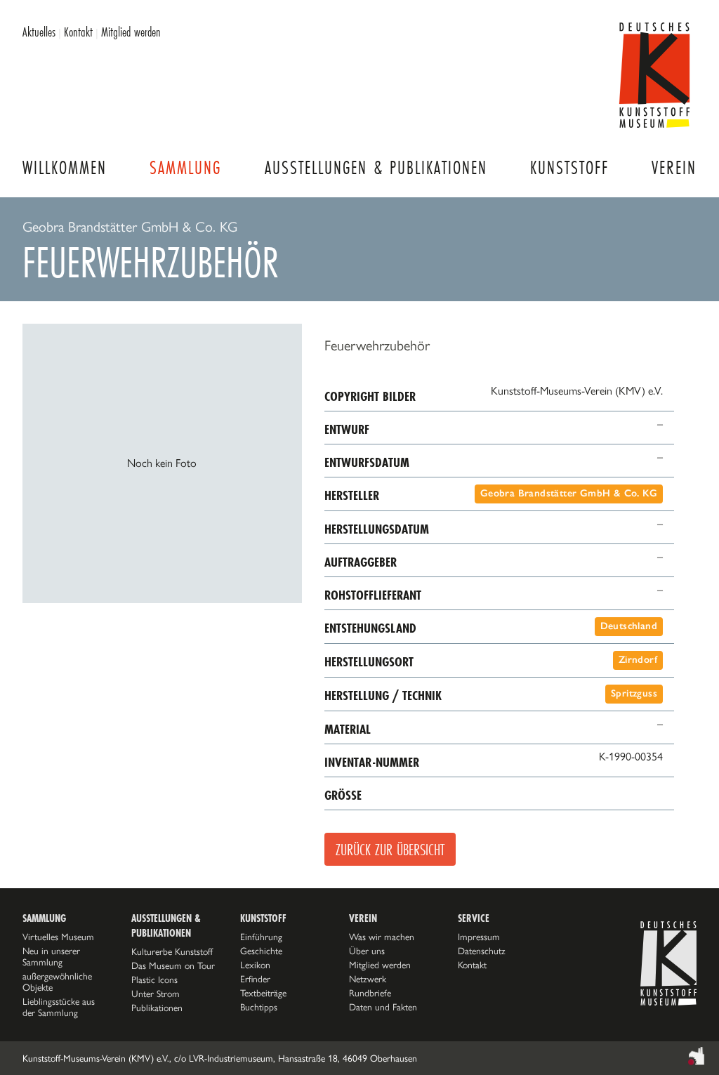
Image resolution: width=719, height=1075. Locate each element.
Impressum (479, 936)
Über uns (367, 950)
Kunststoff (569, 167)
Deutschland (628, 626)
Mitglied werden (131, 31)
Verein (674, 167)
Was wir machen (381, 936)
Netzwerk (367, 978)
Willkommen (64, 167)
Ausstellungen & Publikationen (376, 167)
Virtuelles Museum (58, 936)
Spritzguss (634, 693)
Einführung (261, 936)
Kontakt (78, 31)
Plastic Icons (154, 979)
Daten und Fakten (383, 1007)
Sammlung (185, 167)
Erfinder (255, 978)
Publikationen (157, 1007)
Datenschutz (482, 950)
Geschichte (261, 950)
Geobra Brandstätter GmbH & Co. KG (568, 493)
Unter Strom (155, 993)
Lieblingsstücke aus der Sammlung (58, 1007)
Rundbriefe (370, 992)
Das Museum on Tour (173, 965)
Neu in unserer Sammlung (51, 956)
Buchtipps (258, 1007)
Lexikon (255, 964)
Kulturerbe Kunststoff (172, 951)
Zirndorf (638, 660)
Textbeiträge (263, 992)
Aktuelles (38, 31)
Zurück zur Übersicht (390, 849)
